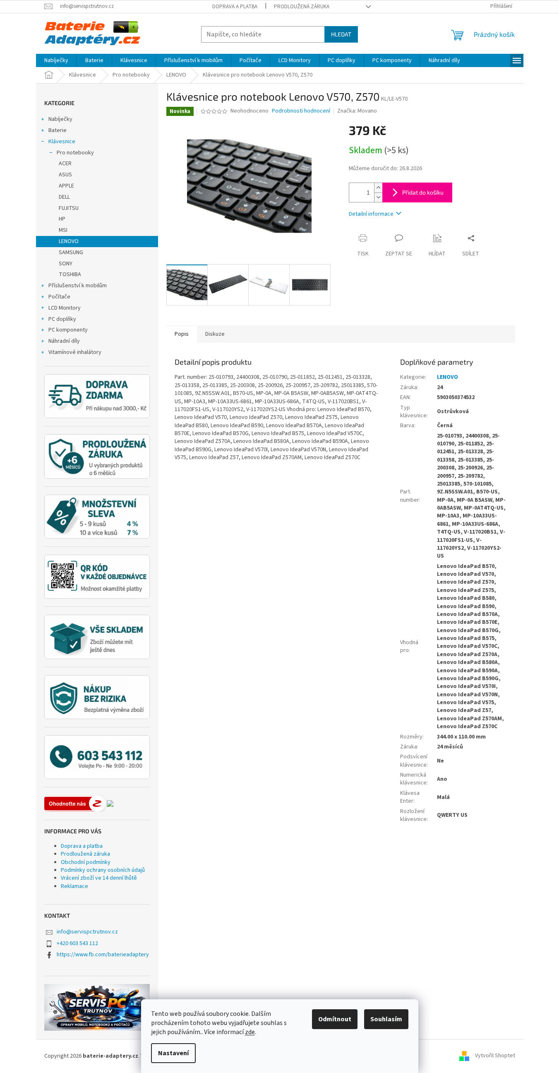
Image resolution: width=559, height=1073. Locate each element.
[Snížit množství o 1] (378, 197)
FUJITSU (69, 208)
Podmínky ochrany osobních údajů (103, 870)
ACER (65, 163)
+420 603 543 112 (77, 943)
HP (62, 219)
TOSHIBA (70, 274)
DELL (64, 197)
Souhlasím (386, 1019)
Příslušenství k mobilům (77, 285)
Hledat (341, 34)
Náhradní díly (64, 341)
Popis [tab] (182, 334)
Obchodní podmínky (85, 862)
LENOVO (69, 241)
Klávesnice (61, 141)
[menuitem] (56, 60)
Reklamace (74, 886)
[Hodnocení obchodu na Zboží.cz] (75, 803)
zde (250, 1032)
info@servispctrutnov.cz (87, 932)
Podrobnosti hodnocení (301, 111)
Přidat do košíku (423, 192)
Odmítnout (334, 1019)
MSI (63, 230)
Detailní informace (371, 214)
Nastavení (173, 1053)
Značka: (357, 111)
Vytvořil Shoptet (495, 1056)
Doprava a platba (234, 6)
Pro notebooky (75, 153)
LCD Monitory (64, 308)
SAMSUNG (71, 252)
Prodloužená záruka (301, 6)
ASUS (65, 175)
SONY (65, 264)
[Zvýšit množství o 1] (378, 187)
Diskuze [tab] (215, 334)
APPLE (66, 186)
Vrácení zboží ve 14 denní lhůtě (99, 878)
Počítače (59, 297)
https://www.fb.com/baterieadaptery (103, 954)
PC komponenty (68, 330)
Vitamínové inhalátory (74, 352)
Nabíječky (60, 119)
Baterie (57, 130)
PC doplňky (62, 319)
